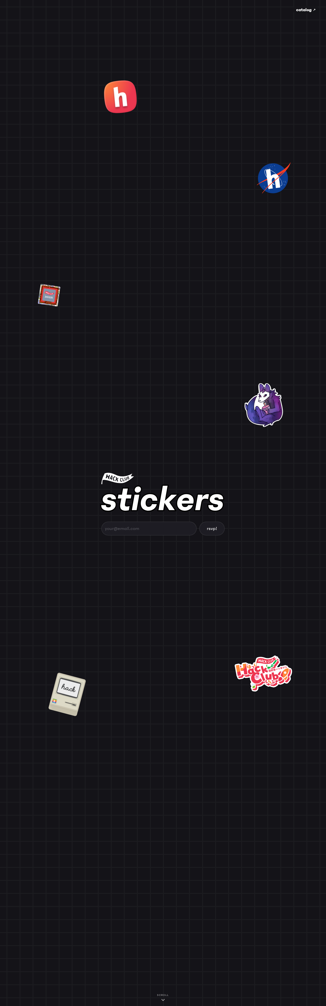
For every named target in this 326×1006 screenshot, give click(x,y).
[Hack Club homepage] (163, 478)
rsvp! (212, 528)
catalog (306, 9)
